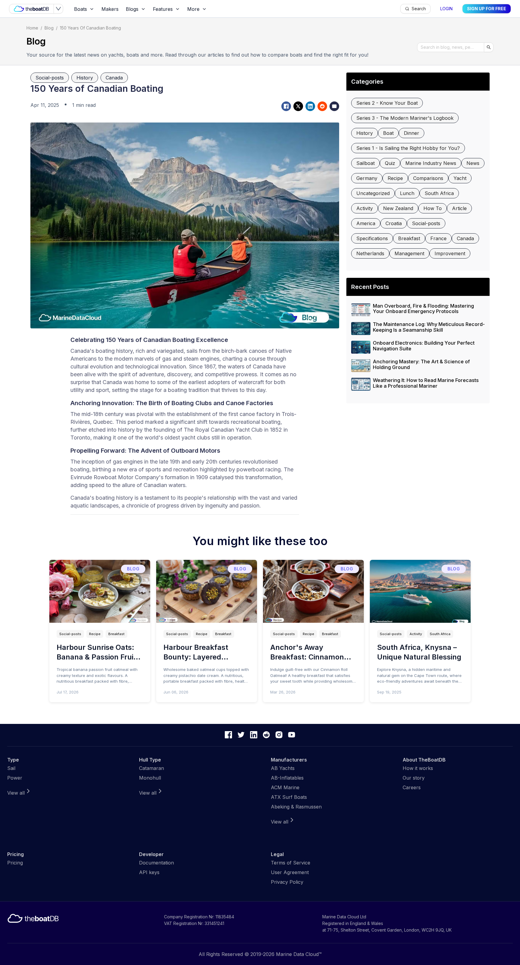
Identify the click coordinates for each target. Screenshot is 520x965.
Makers (110, 9)
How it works (418, 768)
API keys (149, 872)
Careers (412, 787)
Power (14, 778)
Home (32, 27)
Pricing (15, 863)
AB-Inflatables (287, 778)
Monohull (150, 778)
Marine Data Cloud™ (299, 954)
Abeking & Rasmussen (296, 807)
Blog (49, 27)
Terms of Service (290, 863)
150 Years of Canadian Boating (90, 27)
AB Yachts (283, 768)
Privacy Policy (287, 882)
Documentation (156, 863)
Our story (414, 778)
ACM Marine (285, 787)
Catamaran (151, 768)
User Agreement (290, 872)
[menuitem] (84, 9)
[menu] (235, 8)
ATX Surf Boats (289, 797)
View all (16, 793)
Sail (11, 768)
